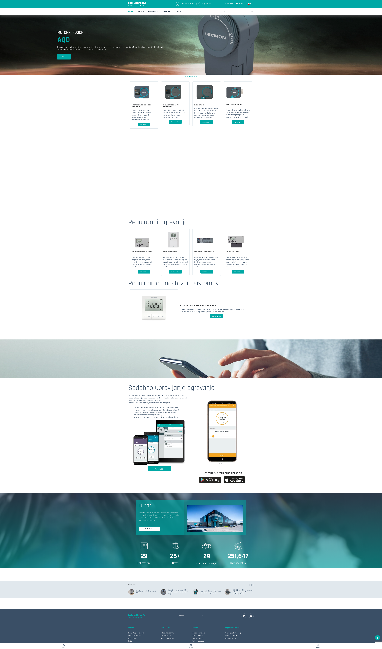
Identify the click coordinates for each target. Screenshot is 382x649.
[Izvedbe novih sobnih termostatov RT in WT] (131, 592)
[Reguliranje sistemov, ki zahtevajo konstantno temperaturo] (195, 592)
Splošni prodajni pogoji (233, 633)
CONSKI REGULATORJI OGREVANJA (204, 252)
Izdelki (139, 11)
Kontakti (239, 4)
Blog (177, 11)
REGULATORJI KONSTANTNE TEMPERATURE (171, 106)
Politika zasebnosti (231, 635)
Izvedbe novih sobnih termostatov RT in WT (146, 592)
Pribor (130, 641)
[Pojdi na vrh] (377, 637)
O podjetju (229, 4)
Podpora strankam (167, 638)
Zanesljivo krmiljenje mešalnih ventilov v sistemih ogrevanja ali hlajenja (178, 592)
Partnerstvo (152, 11)
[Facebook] (243, 615)
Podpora (166, 11)
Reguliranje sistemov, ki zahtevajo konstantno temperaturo (210, 592)
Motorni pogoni (133, 638)
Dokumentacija (197, 635)
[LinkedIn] (251, 615)
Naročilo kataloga (198, 633)
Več (64, 55)
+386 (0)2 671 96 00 (187, 4)
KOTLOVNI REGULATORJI (233, 252)
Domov (130, 11)
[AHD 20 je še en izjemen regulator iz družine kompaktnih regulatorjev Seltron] (228, 592)
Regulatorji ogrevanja (136, 633)
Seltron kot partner (167, 633)
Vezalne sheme (197, 638)
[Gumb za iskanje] (252, 11)
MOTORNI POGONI (199, 105)
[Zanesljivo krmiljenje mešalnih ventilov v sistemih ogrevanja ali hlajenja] (163, 592)
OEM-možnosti (165, 635)
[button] (219, 463)
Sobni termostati (134, 635)
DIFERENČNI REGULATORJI (170, 252)
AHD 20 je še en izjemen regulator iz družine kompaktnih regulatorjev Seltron (243, 592)
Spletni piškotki (230, 638)
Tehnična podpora (198, 641)
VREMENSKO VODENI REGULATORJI (142, 252)
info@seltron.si (206, 4)
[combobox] (236, 11)
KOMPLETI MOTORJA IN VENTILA (235, 105)
